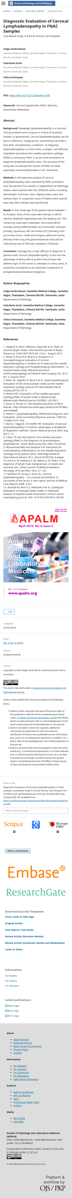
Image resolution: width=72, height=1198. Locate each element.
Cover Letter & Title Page (19, 916)
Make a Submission (17, 850)
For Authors (11, 980)
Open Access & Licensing (27, 1046)
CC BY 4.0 (32, 1152)
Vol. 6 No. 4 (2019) (35, 11)
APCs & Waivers (22, 1095)
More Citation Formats (17, 810)
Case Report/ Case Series (19, 929)
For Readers (11, 975)
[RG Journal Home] (36, 897)
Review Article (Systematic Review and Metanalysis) (35, 942)
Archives (18, 11)
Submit (17, 1105)
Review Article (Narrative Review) (24, 936)
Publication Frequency (25, 1079)
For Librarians (12, 985)
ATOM (21, 1118)
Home (6, 11)
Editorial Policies (22, 1042)
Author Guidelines (23, 1092)
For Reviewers (21, 1075)
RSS (15, 1118)
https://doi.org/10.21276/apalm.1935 (29, 95)
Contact (17, 1052)
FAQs (16, 1098)
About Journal (21, 1039)
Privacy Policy (20, 1049)
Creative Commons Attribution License (37, 717)
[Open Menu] (3, 3)
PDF (10, 611)
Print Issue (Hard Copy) (26, 1102)
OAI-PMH (18, 1121)
